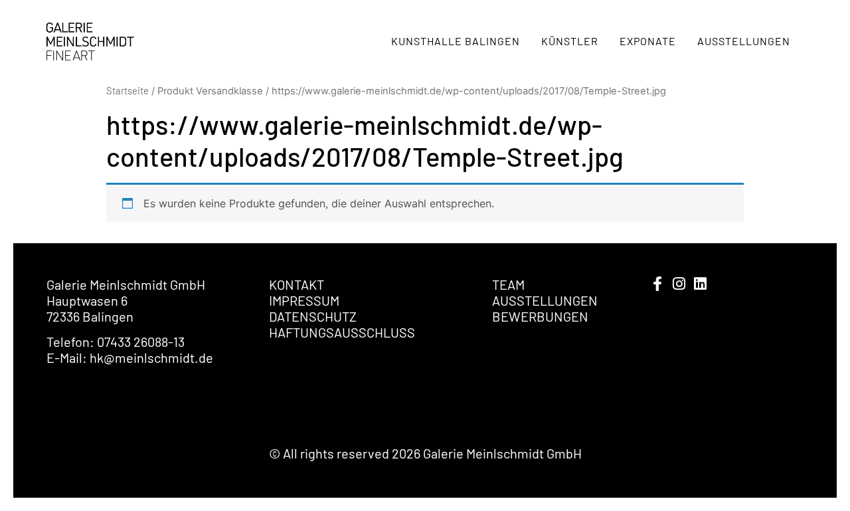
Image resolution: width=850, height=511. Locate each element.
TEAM (508, 284)
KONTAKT (296, 284)
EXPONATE (648, 41)
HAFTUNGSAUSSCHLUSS (342, 332)
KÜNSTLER (569, 41)
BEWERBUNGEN (540, 316)
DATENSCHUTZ (313, 316)
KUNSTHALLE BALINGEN (455, 41)
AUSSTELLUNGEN (743, 41)
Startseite (127, 90)
